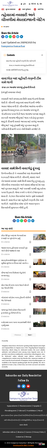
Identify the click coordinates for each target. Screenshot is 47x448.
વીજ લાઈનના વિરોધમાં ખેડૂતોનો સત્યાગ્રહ (13, 274)
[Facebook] (19, 386)
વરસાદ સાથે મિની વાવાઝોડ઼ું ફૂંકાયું (17, 69)
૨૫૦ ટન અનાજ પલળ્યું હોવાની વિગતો (21, 65)
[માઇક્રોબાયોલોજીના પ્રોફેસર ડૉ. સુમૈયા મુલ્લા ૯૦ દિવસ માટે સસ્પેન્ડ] (39, 262)
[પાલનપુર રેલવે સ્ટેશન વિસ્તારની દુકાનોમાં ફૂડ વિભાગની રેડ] (39, 311)
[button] (2, 36)
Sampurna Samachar (13, 46)
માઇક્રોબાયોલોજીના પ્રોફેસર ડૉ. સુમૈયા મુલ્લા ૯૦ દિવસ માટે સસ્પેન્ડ (14, 261)
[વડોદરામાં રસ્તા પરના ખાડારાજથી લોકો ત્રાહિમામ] (39, 324)
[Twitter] (24, 386)
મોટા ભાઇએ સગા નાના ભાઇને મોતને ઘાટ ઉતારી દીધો (15, 286)
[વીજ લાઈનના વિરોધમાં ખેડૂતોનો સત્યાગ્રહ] (39, 274)
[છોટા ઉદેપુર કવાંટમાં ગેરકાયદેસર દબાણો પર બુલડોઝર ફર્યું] (39, 237)
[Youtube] (28, 386)
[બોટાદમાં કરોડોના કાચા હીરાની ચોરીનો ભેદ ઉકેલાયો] (39, 299)
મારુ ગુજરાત (6, 26)
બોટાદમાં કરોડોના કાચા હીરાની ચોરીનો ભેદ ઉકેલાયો (16, 299)
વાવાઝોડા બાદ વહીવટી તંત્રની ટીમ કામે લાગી (21, 60)
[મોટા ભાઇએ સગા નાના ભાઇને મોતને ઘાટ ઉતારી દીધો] (39, 287)
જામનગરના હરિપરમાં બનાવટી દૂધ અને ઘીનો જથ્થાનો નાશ (14, 249)
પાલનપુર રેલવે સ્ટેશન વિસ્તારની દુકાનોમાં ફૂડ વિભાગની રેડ (13, 311)
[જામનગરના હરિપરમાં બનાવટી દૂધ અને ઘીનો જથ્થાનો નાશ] (39, 249)
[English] (40, 444)
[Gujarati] (43, 444)
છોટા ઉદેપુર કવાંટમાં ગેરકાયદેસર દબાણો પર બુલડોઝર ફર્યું (13, 237)
